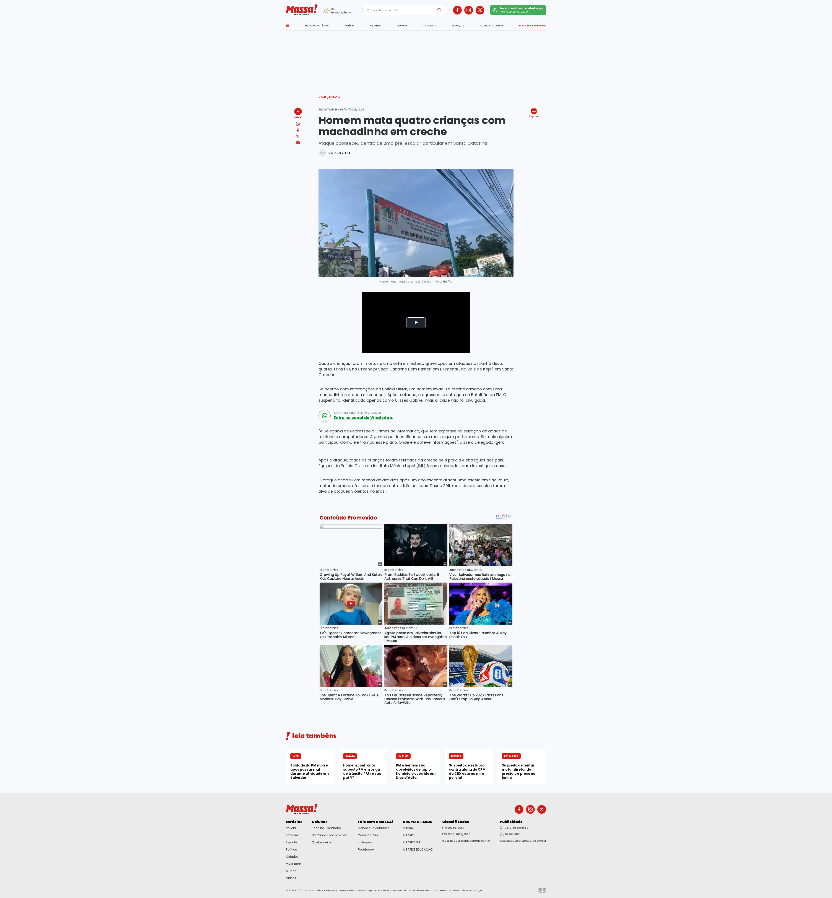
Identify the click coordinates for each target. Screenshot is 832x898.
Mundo (291, 871)
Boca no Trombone (326, 828)
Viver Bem (293, 864)
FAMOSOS (429, 25)
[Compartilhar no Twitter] (298, 137)
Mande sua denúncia (374, 828)
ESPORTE (402, 25)
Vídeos (291, 878)
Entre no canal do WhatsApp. (363, 417)
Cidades (292, 856)
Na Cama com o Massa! (330, 835)
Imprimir (534, 116)
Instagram (365, 842)
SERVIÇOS (458, 25)
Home (323, 97)
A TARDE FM (411, 842)
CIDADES (375, 25)
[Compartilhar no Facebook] (298, 131)
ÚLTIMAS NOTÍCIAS (317, 25)
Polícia (334, 97)
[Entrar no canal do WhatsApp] (324, 416)
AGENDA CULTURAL (491, 25)
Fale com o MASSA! (375, 821)
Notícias (294, 821)
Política (291, 849)
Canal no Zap (368, 835)
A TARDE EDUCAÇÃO (418, 849)
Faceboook (366, 849)
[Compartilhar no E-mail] (298, 142)
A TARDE (409, 835)
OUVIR (298, 117)
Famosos (293, 835)
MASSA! (408, 828)
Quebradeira (321, 842)
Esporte (291, 842)
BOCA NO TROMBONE (532, 25)
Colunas (320, 821)
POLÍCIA (349, 25)
